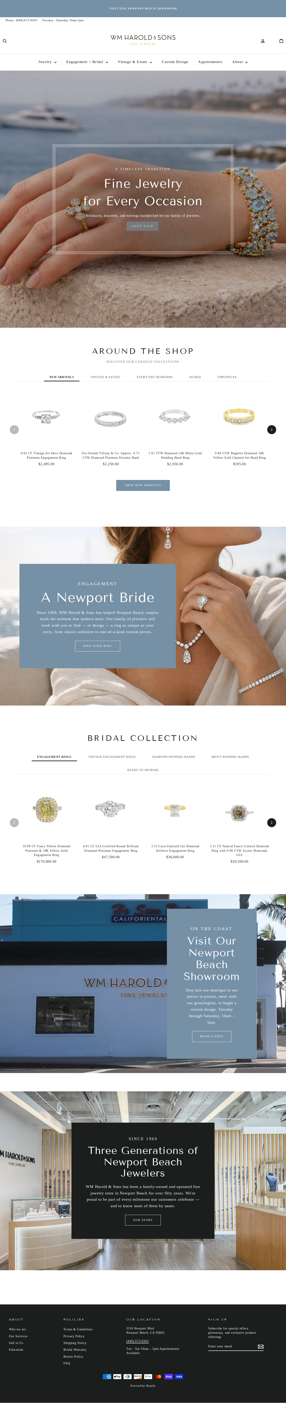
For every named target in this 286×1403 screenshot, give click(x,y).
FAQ (66, 1363)
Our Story (143, 1220)
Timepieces (226, 377)
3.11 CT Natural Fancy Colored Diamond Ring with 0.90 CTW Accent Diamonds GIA (239, 851)
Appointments (210, 62)
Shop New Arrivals (143, 485)
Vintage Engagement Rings (112, 757)
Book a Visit (211, 1036)
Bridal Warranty (74, 1349)
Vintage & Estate (133, 62)
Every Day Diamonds (155, 377)
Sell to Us (16, 1343)
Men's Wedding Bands (230, 757)
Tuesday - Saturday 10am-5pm (63, 20)
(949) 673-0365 (137, 1341)
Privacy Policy (73, 1336)
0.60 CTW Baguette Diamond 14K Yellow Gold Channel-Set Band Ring (239, 455)
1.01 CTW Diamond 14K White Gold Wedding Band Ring (175, 455)
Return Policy (73, 1356)
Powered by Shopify (143, 1385)
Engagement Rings (54, 757)
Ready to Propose (143, 770)
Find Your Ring (97, 646)
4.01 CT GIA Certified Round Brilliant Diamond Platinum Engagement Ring (111, 848)
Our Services (18, 1336)
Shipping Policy (74, 1343)
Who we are (17, 1329)
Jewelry (45, 62)
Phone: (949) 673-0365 (22, 20)
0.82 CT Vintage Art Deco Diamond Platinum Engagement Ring (46, 455)
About (238, 62)
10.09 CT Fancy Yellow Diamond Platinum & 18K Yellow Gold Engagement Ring (46, 851)
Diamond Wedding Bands (173, 757)
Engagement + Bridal (85, 62)
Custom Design (175, 62)
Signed (195, 377)
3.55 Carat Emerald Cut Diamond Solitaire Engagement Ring (175, 848)
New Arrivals (61, 377)
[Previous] (14, 429)
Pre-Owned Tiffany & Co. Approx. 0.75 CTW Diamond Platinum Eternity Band (111, 455)
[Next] (271, 429)
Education (16, 1349)
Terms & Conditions (77, 1329)
